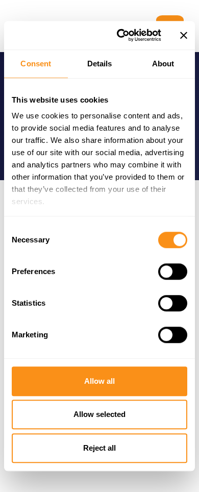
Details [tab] (99, 63)
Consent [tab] (35, 63)
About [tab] (163, 63)
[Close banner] (183, 35)
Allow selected (99, 414)
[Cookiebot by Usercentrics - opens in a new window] (120, 35)
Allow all (99, 381)
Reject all (99, 448)
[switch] (172, 271)
